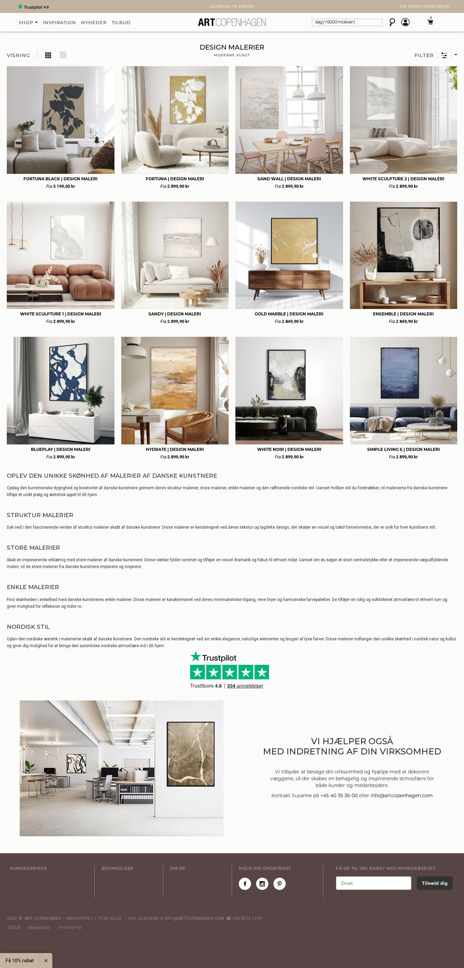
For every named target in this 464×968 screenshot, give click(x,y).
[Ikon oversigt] (48, 55)
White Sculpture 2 (403, 178)
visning (18, 55)
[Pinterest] (279, 884)
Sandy (174, 313)
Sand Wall (289, 178)
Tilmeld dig (435, 883)
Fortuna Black (60, 178)
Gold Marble (289, 313)
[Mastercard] (39, 927)
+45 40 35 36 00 (339, 795)
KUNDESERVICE (28, 868)
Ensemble (403, 313)
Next (10, 6)
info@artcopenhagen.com (402, 795)
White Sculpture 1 (60, 313)
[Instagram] (262, 884)
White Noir (289, 449)
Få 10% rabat (19, 960)
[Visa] (14, 927)
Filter (424, 55)
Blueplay (60, 449)
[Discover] (70, 927)
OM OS (177, 868)
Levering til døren (232, 6)
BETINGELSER (117, 868)
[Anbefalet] (454, 55)
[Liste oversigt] (63, 55)
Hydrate (175, 449)
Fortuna (175, 178)
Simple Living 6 (403, 449)
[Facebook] (245, 884)
